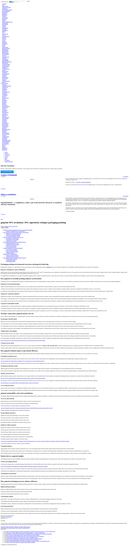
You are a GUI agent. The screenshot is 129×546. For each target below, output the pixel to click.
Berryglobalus (5, 83)
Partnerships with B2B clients (12, 238)
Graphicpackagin (5, 69)
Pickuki (3, 20)
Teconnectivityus (5, 134)
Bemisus (4, 82)
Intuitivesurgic (5, 114)
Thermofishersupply (6, 140)
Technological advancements (12, 256)
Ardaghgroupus (5, 66)
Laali (3, 5)
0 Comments (125, 176)
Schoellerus (4, 100)
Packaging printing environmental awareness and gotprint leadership (17, 230)
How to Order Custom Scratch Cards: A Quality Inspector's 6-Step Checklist (23, 535)
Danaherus (4, 101)
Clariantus (4, 147)
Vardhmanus (4, 137)
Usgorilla (4, 76)
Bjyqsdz (4, 44)
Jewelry (6, 156)
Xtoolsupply (4, 89)
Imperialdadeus (5, 60)
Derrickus (4, 135)
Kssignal (4, 41)
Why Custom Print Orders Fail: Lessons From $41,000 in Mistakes (21, 542)
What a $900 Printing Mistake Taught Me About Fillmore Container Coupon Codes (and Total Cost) (28, 541)
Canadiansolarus (5, 136)
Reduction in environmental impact (13, 233)
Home (6, 152)
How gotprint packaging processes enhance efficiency (14, 257)
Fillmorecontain (5, 53)
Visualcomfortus (5, 133)
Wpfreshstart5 (5, 23)
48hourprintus (5, 49)
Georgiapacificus (5, 57)
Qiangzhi (4, 15)
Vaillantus (4, 131)
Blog (6, 159)
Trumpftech (4, 93)
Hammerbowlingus (6, 129)
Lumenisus (4, 88)
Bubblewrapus (5, 71)
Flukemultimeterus (6, 141)
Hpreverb (4, 116)
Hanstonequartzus (6, 106)
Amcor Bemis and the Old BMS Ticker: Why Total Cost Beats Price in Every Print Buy (25, 536)
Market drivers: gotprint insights (10, 254)
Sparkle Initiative (9, 161)
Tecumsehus (4, 105)
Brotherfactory (5, 63)
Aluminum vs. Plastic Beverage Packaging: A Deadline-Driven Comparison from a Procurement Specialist (29, 533)
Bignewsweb (5, 18)
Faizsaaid (4, 25)
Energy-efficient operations (12, 250)
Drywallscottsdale (6, 11)
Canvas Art (7, 155)
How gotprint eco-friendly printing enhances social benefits (15, 232)
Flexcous (4, 145)
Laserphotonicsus (5, 92)
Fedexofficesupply (6, 64)
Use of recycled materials (11, 249)
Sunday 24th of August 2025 (11, 226)
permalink (9, 516)
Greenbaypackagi (6, 65)
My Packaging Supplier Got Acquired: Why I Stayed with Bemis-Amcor (22, 537)
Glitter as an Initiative (8, 194)
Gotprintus (4, 84)
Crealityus (4, 90)
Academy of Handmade (9, 175)
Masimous (4, 128)
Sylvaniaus (4, 119)
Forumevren (4, 8)
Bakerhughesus (5, 123)
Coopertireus (5, 127)
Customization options (11, 260)
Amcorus (4, 55)
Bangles (7, 153)
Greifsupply (4, 72)
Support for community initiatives (13, 234)
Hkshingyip (4, 42)
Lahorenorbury (5, 6)
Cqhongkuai (4, 43)
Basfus (3, 146)
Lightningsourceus (6, 81)
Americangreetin (5, 73)
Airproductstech (5, 143)
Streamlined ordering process (12, 243)
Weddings (7, 160)
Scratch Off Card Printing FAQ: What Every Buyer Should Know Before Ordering (24, 538)
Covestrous (4, 113)
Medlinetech (4, 148)
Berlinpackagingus (6, 48)
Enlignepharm (5, 24)
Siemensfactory (5, 112)
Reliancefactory (5, 125)
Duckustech (4, 75)
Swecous (4, 96)
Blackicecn (4, 13)
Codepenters (4, 17)
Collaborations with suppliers (12, 239)
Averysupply (5, 78)
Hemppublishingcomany (7, 22)
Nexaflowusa (5, 107)
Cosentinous (4, 95)
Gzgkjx (3, 40)
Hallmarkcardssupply (6, 85)
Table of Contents (4, 227)
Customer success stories (11, 240)
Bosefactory (4, 149)
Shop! (6, 157)
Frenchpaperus (5, 59)
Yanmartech (4, 130)
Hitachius (4, 104)
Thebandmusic (5, 47)
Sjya (3, 32)
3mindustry (4, 58)
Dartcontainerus (5, 50)
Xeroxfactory (5, 110)
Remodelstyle (5, 12)
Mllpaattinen (4, 14)
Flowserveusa (5, 124)
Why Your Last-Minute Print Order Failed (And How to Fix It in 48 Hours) (23, 540)
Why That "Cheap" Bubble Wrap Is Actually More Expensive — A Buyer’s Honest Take (26, 532)
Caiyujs (3, 35)
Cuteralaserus (5, 87)
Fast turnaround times (10, 261)
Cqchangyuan (5, 34)
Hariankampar (5, 28)
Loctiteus (4, 70)
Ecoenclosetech (5, 54)
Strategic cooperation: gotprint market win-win (13, 237)
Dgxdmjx (4, 37)
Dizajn (3, 46)
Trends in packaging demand (12, 255)
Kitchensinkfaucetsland (7, 9)
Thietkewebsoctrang (6, 7)
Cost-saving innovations (11, 247)
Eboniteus (4, 102)
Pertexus (4, 99)
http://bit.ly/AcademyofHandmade (83, 182)
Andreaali (4, 3)
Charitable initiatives (10, 253)
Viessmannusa (5, 118)
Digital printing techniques (11, 259)
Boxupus (4, 79)
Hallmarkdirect (5, 77)
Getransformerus (5, 117)
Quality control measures (11, 245)
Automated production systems (12, 244)
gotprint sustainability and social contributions (13, 248)
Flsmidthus (4, 111)
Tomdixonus (4, 94)
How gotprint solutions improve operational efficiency (14, 242)
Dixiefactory (4, 67)
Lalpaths (4, 26)
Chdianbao (4, 29)
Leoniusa (4, 108)
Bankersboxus (5, 52)
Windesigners (5, 30)
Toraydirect (4, 139)
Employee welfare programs (12, 251)
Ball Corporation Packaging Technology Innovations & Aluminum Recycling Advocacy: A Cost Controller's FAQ (31, 531)
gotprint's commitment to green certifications (15, 231)
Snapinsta (4, 19)
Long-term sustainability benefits (13, 236)
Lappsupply (4, 122)
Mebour (3, 31)
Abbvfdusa (4, 120)
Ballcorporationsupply (6, 61)
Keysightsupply (5, 142)
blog (12, 515)
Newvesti (4, 38)
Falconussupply (5, 98)
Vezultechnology (5, 36)
